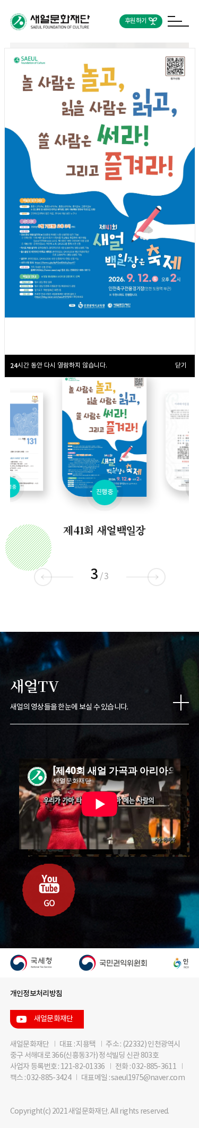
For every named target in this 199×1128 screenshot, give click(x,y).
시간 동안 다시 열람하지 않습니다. (58, 366)
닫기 (181, 365)
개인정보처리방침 (36, 993)
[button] (156, 577)
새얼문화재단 (53, 1019)
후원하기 (135, 21)
